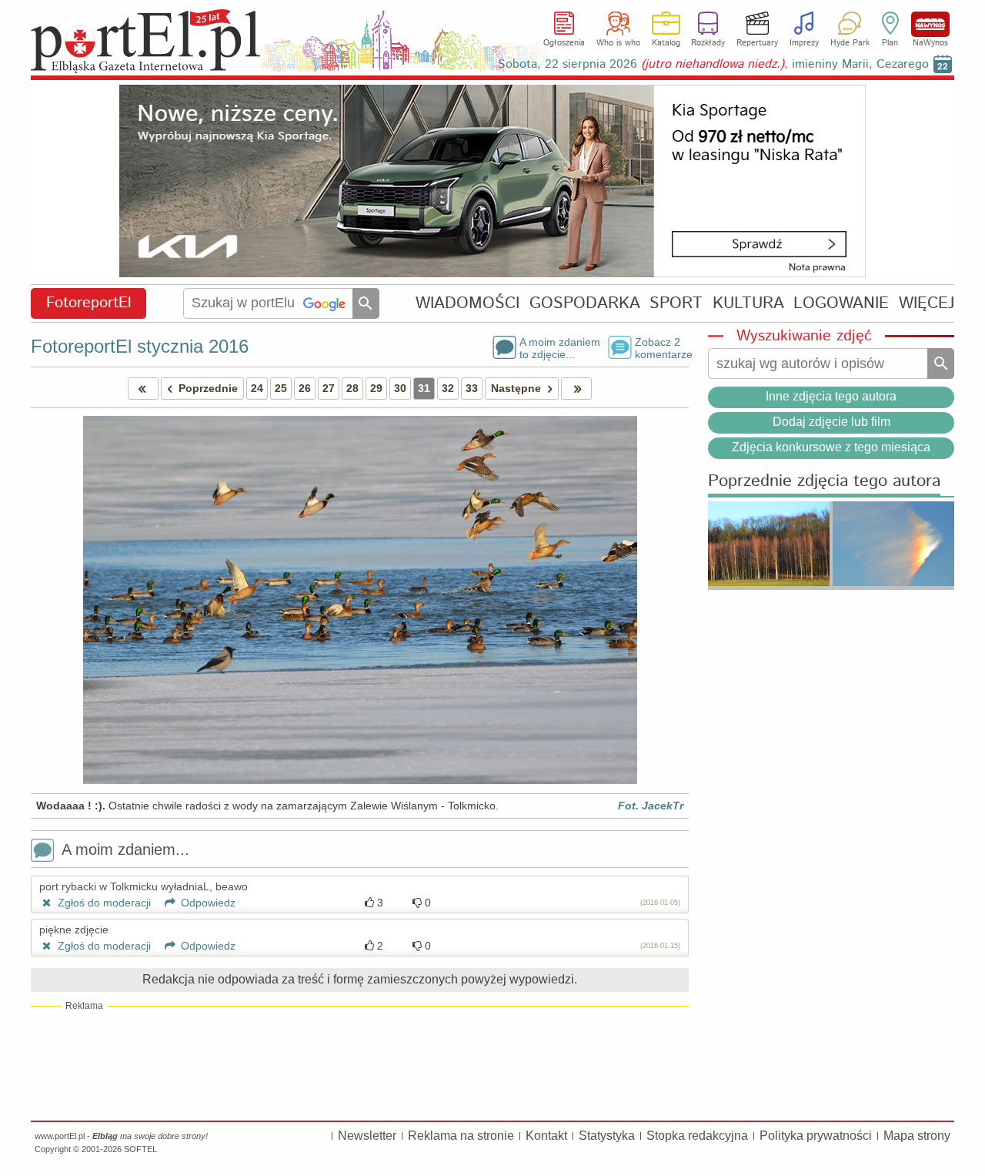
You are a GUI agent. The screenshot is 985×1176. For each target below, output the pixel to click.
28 (352, 388)
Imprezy (804, 43)
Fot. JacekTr (650, 805)
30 (400, 388)
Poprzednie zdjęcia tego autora (824, 482)
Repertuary (757, 43)
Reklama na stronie (461, 1135)
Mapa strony (916, 1135)
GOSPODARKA (584, 303)
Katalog (666, 43)
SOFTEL (140, 1149)
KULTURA (748, 303)
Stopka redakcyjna (697, 1135)
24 (257, 388)
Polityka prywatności (816, 1135)
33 (472, 388)
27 (328, 388)
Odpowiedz (206, 902)
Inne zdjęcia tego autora (831, 396)
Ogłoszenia (564, 43)
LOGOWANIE (841, 303)
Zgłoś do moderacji (103, 902)
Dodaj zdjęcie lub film (831, 421)
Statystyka (607, 1135)
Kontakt (546, 1135)
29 (376, 388)
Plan (890, 43)
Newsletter (367, 1135)
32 (448, 388)
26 (305, 388)
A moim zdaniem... (125, 849)
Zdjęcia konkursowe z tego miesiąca (831, 447)
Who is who (618, 43)
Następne (516, 388)
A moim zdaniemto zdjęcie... (559, 347)
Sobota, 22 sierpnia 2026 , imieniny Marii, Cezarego (713, 64)
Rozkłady (708, 43)
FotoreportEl (89, 303)
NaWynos (930, 24)
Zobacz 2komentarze (662, 347)
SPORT (676, 303)
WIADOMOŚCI (467, 303)
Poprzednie (208, 388)
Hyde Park (850, 43)
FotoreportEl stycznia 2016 (140, 346)
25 (281, 388)
